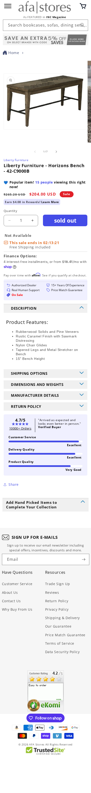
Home (13, 52)
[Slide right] (56, 151)
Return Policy (56, 601)
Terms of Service (59, 643)
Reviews (52, 592)
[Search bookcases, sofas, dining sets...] (82, 25)
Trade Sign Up (57, 583)
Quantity (10, 211)
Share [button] (13, 484)
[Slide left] (35, 151)
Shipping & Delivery (62, 617)
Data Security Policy (62, 651)
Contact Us (11, 601)
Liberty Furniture (16, 160)
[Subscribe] (83, 559)
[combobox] (45, 25)
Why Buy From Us (17, 609)
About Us (10, 592)
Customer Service (17, 583)
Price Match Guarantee (65, 635)
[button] (83, 6)
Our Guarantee (58, 626)
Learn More (50, 202)
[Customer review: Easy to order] (45, 690)
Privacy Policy (57, 609)
